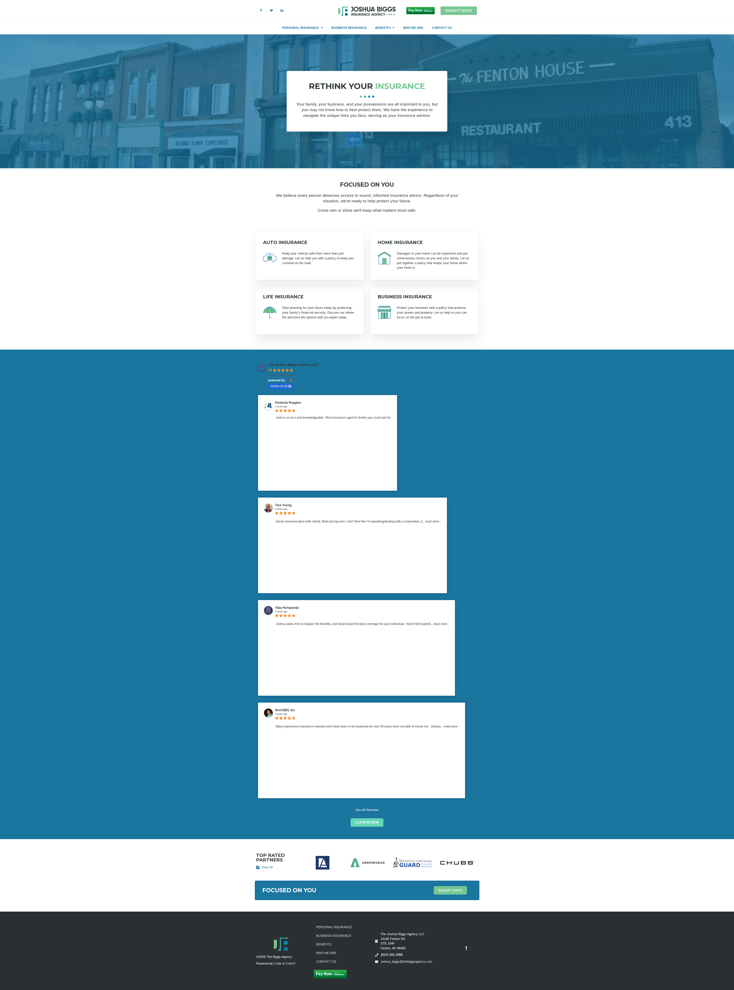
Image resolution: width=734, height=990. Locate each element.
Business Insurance (333, 935)
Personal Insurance (334, 927)
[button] (367, 822)
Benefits (323, 944)
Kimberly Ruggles (288, 402)
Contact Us (326, 961)
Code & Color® (285, 963)
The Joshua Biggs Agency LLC (293, 365)
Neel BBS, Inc (285, 710)
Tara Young (283, 505)
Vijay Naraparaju (287, 607)
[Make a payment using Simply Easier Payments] (420, 10)
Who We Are (326, 953)
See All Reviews (367, 810)
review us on (278, 386)
